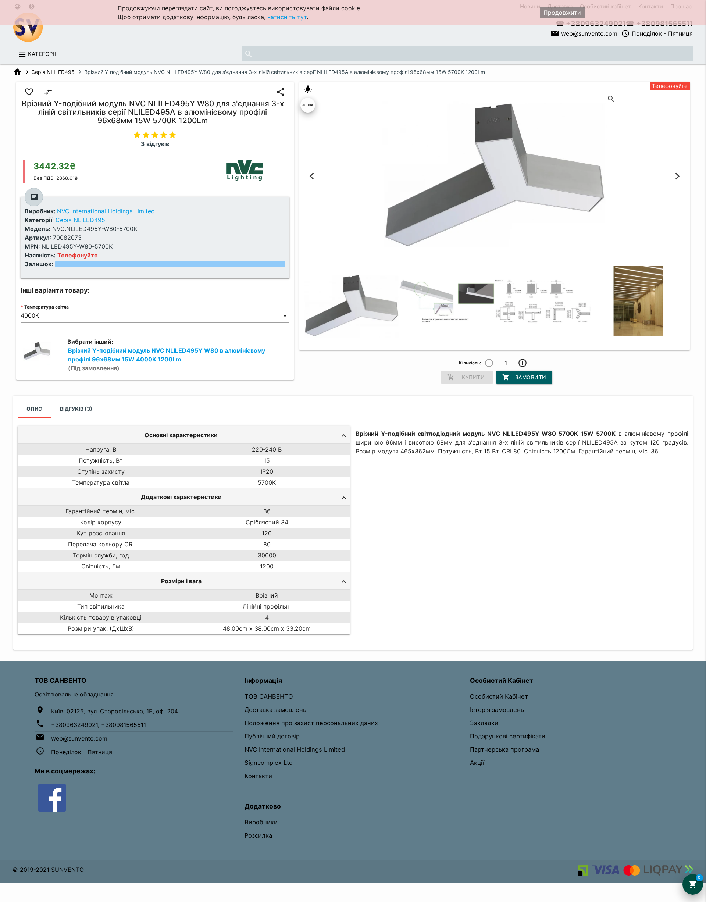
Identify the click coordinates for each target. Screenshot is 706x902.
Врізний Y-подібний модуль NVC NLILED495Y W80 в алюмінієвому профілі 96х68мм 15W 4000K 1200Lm (166, 359)
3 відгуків (155, 143)
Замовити (524, 377)
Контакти (258, 776)
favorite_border (29, 92)
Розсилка (258, 835)
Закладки (484, 723)
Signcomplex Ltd (269, 762)
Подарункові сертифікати (507, 736)
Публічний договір (272, 736)
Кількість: (470, 363)
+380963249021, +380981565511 (98, 724)
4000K (307, 105)
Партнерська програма (504, 749)
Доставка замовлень (275, 709)
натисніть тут (287, 17)
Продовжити (562, 12)
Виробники (261, 822)
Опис (34, 409)
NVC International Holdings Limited (295, 749)
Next (677, 176)
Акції (477, 762)
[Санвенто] (52, 797)
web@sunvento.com (583, 33)
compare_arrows (48, 92)
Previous (312, 176)
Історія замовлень (497, 709)
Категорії (42, 53)
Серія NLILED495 (53, 72)
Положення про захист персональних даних (311, 723)
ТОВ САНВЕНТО (269, 696)
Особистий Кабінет (499, 696)
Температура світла (46, 307)
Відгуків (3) (76, 409)
